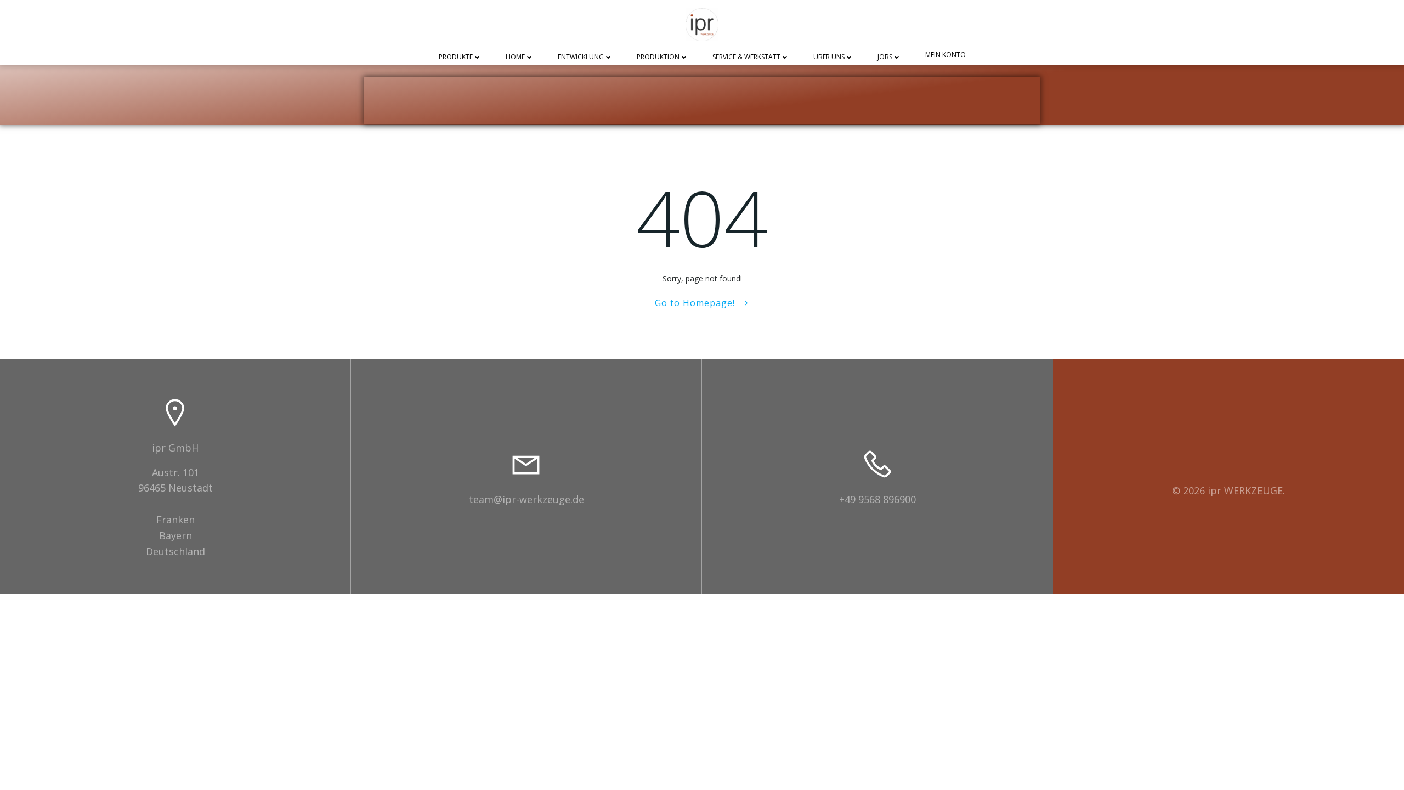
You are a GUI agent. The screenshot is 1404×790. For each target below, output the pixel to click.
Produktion (658, 57)
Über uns (829, 57)
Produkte (456, 57)
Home (515, 57)
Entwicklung (581, 57)
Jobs (885, 57)
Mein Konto (945, 55)
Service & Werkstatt (746, 57)
